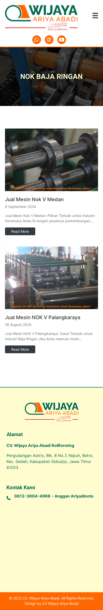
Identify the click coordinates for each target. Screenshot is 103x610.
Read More (20, 231)
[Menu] (95, 15)
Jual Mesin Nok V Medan (34, 199)
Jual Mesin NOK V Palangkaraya (42, 317)
